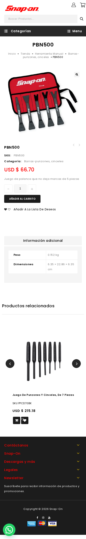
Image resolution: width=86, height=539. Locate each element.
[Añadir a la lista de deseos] (24, 420)
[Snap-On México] (22, 9)
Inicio (12, 53)
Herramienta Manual (49, 53)
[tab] (43, 240)
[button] (9, 530)
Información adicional (43, 240)
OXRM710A (79, 145)
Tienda (25, 53)
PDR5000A (73, 145)
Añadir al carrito (22, 199)
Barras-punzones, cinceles (44, 161)
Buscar (81, 19)
